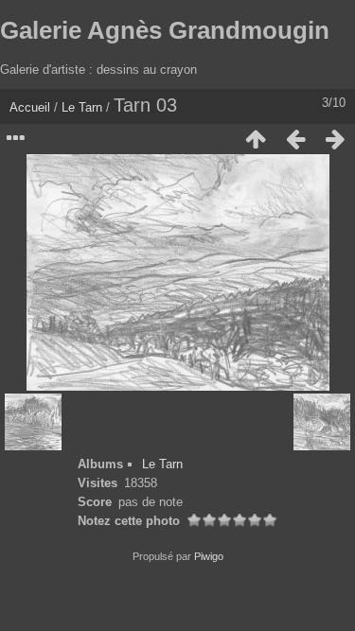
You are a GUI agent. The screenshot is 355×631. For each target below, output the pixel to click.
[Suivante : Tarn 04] (335, 139)
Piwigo (208, 556)
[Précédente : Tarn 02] (295, 139)
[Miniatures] (255, 139)
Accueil (29, 107)
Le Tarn (82, 107)
